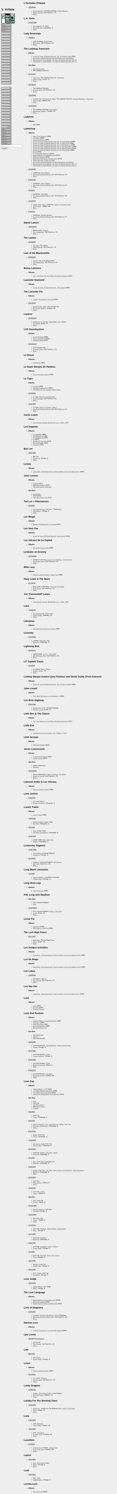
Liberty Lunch (37, 79)
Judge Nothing (51, 1229)
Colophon (4, 143)
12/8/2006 (32, 975)
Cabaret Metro (37, 879)
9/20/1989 (32, 1060)
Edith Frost (36, 1408)
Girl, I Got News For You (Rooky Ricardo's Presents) (50, 276)
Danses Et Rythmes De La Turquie (44, 524)
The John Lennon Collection (42, 487)
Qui (34, 1378)
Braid (48, 1255)
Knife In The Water (55, 911)
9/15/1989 (32, 1051)
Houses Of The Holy (39, 441)
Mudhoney (36, 940)
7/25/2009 (32, 95)
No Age (35, 1393)
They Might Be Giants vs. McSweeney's (46, 696)
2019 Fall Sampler (39, 157)
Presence (36, 445)
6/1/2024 (31, 1444)
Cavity (50, 1246)
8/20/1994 (32, 1243)
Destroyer (46, 99)
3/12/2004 (32, 242)
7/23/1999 (32, 1429)
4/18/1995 (32, 453)
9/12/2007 (32, 1374)
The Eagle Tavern (39, 561)
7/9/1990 (31, 874)
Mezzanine (36, 43)
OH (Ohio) (36, 138)
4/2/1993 (31, 827)
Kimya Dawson (38, 11)
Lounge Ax (36, 458)
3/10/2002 (32, 404)
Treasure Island (38, 349)
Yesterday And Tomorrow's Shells (44, 629)
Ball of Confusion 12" (40, 1028)
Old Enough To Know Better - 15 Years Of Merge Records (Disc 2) (55, 60)
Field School (53, 1448)
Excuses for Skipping (55, 560)
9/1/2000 (31, 666)
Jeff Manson (57, 862)
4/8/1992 (31, 1112)
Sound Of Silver (38, 337)
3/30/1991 (32, 1475)
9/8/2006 (31, 506)
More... (35, 14)
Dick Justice (55, 1255)
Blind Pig (36, 642)
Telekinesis (89, 99)
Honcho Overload (38, 1124)
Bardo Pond (37, 708)
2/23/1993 (32, 1177)
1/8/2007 (31, 38)
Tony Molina (53, 109)
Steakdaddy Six (49, 1161)
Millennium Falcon (39, 1106)
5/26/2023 (32, 1070)
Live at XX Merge (38, 140)
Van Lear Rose (38, 1492)
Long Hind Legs (38, 891)
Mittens (48, 669)
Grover (42, 1191)
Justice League (38, 399)
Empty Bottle (37, 1248)
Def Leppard (37, 26)
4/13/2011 (32, 650)
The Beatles (37, 494)
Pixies (48, 1054)
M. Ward (53, 99)
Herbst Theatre (38, 13)
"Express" (36, 1023)
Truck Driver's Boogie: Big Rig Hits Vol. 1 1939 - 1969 (50, 423)
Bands (3, 31)
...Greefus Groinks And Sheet (42, 1091)
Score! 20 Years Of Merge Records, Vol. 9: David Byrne (51, 150)
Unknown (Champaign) (40, 832)
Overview (4, 28)
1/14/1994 (32, 1225)
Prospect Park (37, 1434)
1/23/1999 (32, 1405)
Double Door (37, 1266)
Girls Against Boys (39, 509)
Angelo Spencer (62, 11)
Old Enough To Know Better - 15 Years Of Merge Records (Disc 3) (55, 61)
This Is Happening (39, 339)
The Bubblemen (38, 1035)
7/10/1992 (32, 1140)
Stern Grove (37, 588)
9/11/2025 (32, 303)
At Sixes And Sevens (40, 757)
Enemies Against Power (41, 1371)
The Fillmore (37, 980)
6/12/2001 (32, 858)
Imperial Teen (37, 99)
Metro (35, 1230)
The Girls (36, 245)
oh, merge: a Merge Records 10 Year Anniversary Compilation (53, 58)
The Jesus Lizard (38, 1144)
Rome (38, 1357)
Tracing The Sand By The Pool (43, 299)
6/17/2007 (32, 583)
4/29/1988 (32, 1042)
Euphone (36, 862)
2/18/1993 (32, 1167)
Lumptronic (36, 363)
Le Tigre (35, 386)
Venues (3, 132)
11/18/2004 (32, 556)
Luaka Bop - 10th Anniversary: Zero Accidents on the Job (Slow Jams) (56, 472)
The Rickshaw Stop (39, 656)
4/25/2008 (32, 7)
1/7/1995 (31, 1252)
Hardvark (43, 1229)
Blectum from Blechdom (47, 397)
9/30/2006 (32, 180)
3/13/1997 (32, 74)
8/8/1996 (31, 1354)
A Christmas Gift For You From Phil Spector (47, 1330)
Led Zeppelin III (38, 438)
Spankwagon (61, 1229)
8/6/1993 (31, 1197)
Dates (3, 129)
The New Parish (38, 1395)
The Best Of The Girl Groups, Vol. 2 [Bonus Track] (49, 733)
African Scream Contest (41, 374)
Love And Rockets (39, 1026)
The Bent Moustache (46, 1315)
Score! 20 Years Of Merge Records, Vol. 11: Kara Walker (51, 141)
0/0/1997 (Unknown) (36, 1339)
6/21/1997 (32, 937)
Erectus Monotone (79, 99)
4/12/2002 (32, 85)
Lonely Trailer (37, 815)
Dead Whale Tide (54, 322)
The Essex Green (39, 69)
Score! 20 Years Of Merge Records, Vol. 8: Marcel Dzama (52, 148)
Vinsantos (49, 1074)
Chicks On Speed (45, 407)
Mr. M (35, 152)
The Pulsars (37, 853)
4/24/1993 (32, 1188)
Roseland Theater (38, 1075)
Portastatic (60, 78)
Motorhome (40, 1463)
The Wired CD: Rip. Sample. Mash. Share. (47, 390)
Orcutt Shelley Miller (39, 306)
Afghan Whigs (37, 1287)
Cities (3, 135)
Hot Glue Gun (53, 1124)
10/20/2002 (32, 771)
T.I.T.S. (45, 654)
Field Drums (37, 1448)
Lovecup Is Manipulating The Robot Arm (46, 1094)
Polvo (44, 204)
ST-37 (43, 708)
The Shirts (40, 1432)
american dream (38, 340)
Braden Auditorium (39, 1065)
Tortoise (45, 230)
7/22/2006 (32, 610)
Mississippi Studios (39, 111)
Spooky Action (38, 758)
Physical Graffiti (38, 443)
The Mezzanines (38, 1105)
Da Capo (36, 1007)
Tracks (3, 138)
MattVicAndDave (78, 1170)
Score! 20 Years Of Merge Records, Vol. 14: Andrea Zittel (52, 56)
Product (55, 1246)
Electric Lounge (38, 710)
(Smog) (35, 261)
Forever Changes (38, 1009)
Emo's (35, 913)
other (9, 127)
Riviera (35, 1047)
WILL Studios (37, 1183)
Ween (47, 613)
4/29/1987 (32, 798)
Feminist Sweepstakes (40, 388)
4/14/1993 (32, 836)
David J (35, 1037)
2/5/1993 (31, 1158)
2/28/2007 (32, 1312)
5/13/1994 (32, 637)
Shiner (39, 1273)
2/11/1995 (32, 1459)
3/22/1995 (32, 1270)
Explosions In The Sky (40, 322)
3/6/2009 (31, 190)
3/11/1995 (32, 1261)
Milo (48, 640)
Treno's (35, 1193)
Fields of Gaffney (52, 774)
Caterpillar (43, 1246)
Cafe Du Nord (37, 90)
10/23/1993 (32, 1215)
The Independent (38, 232)
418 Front (36, 864)
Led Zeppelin (37, 434)
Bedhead (40, 1424)
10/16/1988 (32, 23)
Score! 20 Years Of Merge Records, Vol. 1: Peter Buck (51, 143)
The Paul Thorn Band (57, 587)
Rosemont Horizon (39, 803)
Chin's (35, 1117)
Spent (56, 204)
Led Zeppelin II (38, 436)
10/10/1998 (32, 908)
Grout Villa (49, 840)
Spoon (35, 204)
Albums (4, 140)
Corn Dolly (48, 1153)
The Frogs (36, 78)
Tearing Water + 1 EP (40, 1089)
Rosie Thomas (45, 183)
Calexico (43, 979)
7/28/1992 (32, 818)
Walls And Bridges (39, 485)
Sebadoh (36, 767)
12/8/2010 (32, 1390)
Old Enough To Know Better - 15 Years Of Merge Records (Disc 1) (55, 164)
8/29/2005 (32, 257)
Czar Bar (36, 1211)
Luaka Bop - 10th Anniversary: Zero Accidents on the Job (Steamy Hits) (56, 955)
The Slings (62, 774)
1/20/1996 (32, 1420)
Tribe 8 (54, 407)
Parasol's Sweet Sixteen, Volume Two (45, 575)
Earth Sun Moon (38, 1024)
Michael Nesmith (46, 215)
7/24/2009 (32, 201)
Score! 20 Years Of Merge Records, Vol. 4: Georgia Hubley (52, 147)
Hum (34, 831)
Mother (61, 1124)
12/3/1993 (32, 1283)
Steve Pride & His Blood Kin (62, 1170)
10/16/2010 (32, 344)
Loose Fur (36, 926)
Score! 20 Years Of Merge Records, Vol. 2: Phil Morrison (51, 145)
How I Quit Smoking (39, 136)
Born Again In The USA (40, 928)
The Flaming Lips (38, 613)
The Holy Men (67, 560)
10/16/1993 (32, 1206)
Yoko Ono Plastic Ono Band (42, 497)
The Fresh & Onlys (45, 1393)
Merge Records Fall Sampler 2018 (44, 155)
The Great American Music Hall (43, 174)
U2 (34, 801)
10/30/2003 (32, 318)
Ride (34, 1478)
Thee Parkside (38, 247)
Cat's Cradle (37, 100)
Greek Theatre (37, 615)
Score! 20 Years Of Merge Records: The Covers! (49, 288)
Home (3, 25)
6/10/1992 (32, 1131)
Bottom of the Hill (38, 776)
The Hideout (37, 511)
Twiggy (55, 1153)
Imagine (35, 483)
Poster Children (38, 822)
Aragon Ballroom (38, 1056)
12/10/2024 (32, 106)
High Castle (52, 654)
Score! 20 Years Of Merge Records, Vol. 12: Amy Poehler (52, 684)
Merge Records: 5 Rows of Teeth (44, 160)
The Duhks (44, 194)
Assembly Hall (38, 28)
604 (34, 125)
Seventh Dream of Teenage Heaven (44, 1021)
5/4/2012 (31, 212)
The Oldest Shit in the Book (42, 1092)
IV (33, 439)
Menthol (35, 1264)
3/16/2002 (32, 169)
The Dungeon (37, 1145)
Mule (34, 904)
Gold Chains (48, 41)
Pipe (39, 204)
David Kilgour (45, 173)
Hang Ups (43, 640)
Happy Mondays (38, 877)
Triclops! (44, 1378)
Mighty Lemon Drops (64, 1045)
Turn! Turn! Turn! (38, 1449)
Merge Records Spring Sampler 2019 (45, 159)
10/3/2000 (32, 393)
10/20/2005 (32, 227)
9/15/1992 (32, 1149)
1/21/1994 (32, 1234)
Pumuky (35, 1108)
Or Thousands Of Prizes (41, 153)
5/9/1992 (31, 1121)
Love (34, 1006)
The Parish (36, 323)
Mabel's (35, 841)
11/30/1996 (32, 850)
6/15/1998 (32, 704)
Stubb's (35, 671)
